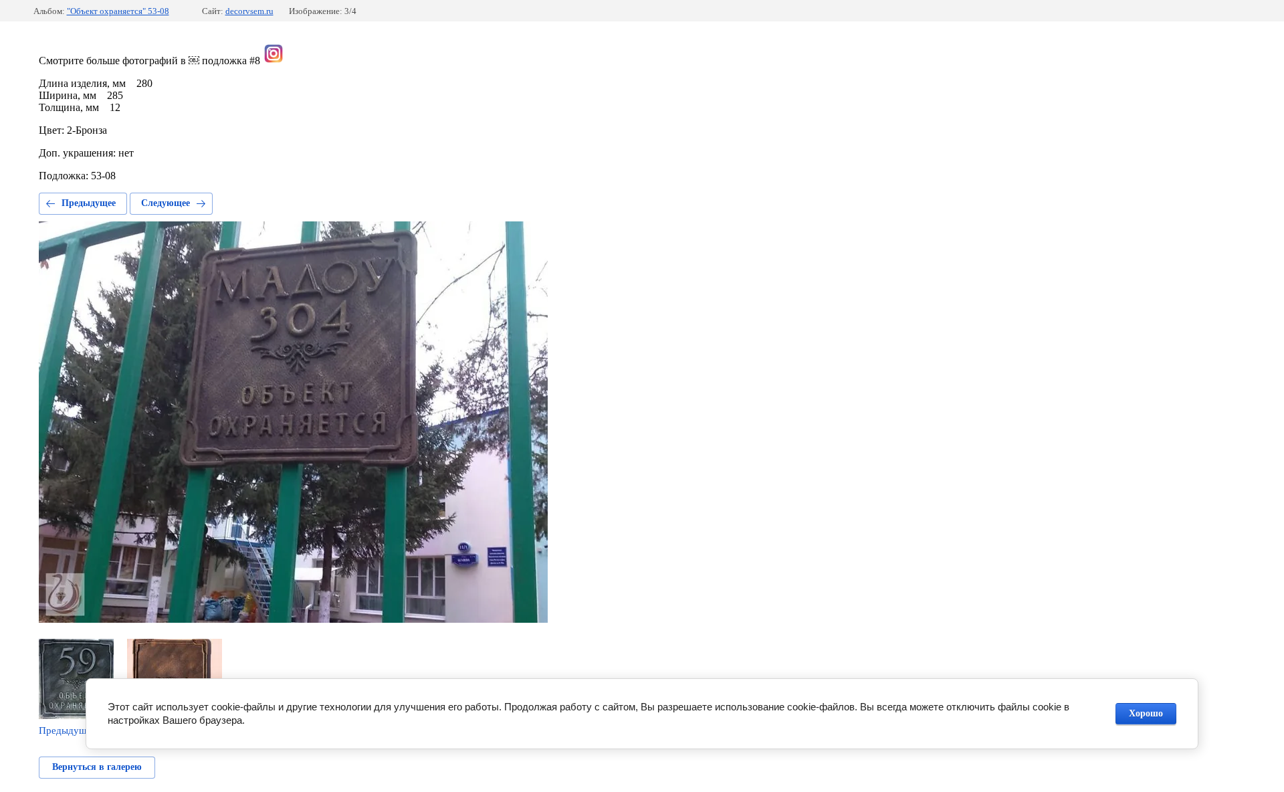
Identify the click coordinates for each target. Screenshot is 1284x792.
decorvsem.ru (249, 11)
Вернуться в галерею (97, 767)
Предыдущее (89, 203)
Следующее (165, 203)
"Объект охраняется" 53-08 (118, 11)
